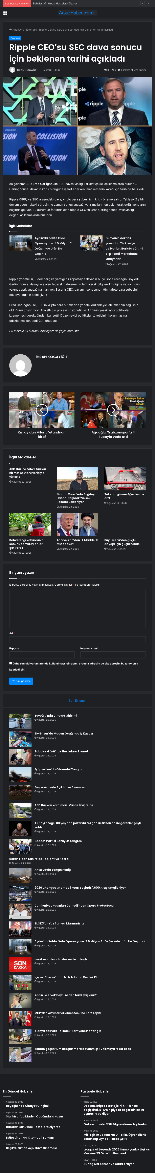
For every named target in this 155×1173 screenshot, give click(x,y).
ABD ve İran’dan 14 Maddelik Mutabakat (77, 542)
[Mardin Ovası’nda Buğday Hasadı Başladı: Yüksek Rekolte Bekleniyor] (77, 479)
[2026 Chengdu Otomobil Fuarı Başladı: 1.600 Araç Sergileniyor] (20, 893)
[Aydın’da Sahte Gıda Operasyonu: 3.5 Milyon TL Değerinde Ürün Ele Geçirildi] (20, 243)
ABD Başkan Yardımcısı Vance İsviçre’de (64, 805)
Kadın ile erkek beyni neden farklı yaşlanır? (66, 995)
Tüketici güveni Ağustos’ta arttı (124, 496)
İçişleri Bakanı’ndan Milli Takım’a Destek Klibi (67, 977)
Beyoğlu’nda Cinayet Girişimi (56, 716)
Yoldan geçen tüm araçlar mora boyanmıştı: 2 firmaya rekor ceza (83, 1049)
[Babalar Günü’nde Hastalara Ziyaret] (20, 756)
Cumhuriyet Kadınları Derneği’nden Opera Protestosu (74, 906)
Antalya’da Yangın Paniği (53, 870)
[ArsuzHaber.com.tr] (77, 12)
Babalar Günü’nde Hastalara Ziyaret (55, 3)
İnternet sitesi (89, 648)
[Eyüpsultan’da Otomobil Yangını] (20, 774)
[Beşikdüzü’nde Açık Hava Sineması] (20, 792)
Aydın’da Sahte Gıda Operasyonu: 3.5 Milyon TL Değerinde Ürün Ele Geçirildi (90, 941)
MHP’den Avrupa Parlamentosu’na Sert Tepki (68, 1013)
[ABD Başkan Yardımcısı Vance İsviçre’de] (20, 810)
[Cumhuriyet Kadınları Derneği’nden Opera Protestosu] (20, 911)
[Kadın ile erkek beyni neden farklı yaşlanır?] (20, 1000)
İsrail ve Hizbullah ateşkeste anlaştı (61, 959)
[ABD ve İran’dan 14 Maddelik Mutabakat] (77, 524)
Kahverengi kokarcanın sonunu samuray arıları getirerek (26, 544)
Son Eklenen (78, 701)
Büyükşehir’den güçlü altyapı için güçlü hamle (122, 542)
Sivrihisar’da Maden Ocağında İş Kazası (64, 733)
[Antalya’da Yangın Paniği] (20, 875)
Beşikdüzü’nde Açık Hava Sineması (60, 787)
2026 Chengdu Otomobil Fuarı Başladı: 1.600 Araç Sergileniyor (80, 888)
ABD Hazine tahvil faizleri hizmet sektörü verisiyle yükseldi (27, 473)
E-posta (15, 648)
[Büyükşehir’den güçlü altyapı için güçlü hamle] (125, 524)
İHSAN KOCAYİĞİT (27, 69)
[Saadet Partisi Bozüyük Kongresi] (20, 846)
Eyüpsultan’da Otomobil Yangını (58, 769)
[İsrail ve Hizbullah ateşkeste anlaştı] (20, 964)
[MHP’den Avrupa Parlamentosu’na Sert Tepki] (20, 1018)
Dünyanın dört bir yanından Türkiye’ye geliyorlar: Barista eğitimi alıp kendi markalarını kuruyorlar (124, 248)
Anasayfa (18, 29)
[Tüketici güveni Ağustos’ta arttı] (125, 479)
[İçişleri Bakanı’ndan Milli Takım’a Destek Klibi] (20, 982)
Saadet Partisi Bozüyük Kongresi (59, 841)
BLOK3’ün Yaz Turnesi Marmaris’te (60, 923)
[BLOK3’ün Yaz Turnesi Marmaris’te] (20, 929)
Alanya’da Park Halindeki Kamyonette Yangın (68, 1031)
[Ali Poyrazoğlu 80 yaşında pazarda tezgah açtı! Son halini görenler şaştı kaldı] (20, 828)
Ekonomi (31, 29)
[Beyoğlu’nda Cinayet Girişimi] (20, 721)
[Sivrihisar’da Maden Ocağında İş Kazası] (20, 739)
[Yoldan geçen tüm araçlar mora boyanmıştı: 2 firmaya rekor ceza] (20, 1054)
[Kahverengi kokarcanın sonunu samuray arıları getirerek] (30, 524)
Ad (12, 633)
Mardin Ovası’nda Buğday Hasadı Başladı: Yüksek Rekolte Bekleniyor (76, 498)
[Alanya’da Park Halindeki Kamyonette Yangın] (20, 1036)
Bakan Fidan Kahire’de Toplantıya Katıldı (39, 859)
